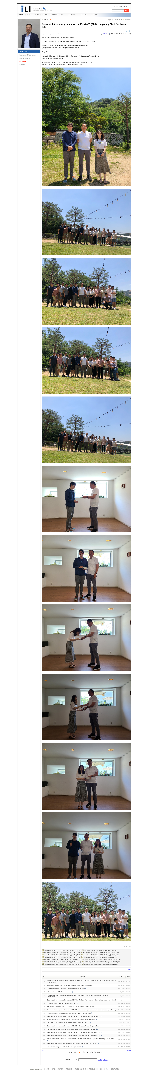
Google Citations (25, 58)
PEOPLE (45, 15)
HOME (21, 15)
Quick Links (24, 52)
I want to (126, 946)
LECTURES (95, 15)
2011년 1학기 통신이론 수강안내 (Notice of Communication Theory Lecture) (70, 1006)
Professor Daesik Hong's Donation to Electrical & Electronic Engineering (69, 985)
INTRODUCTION (33, 15)
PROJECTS (83, 15)
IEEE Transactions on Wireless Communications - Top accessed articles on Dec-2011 (73, 1035)
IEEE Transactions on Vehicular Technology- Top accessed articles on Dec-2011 (72, 1043)
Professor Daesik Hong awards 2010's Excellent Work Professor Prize (69, 1013)
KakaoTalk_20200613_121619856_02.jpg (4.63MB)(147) (101, 952)
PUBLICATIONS (57, 15)
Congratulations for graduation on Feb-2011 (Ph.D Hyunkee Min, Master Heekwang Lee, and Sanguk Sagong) (81, 1010)
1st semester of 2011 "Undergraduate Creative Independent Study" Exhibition (71, 1019)
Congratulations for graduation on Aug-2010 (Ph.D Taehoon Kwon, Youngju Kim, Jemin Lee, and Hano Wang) (81, 1000)
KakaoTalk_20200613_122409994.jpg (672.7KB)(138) (101, 964)
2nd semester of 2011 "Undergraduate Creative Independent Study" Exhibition (71, 1029)
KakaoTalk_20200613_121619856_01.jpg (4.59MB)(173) (62, 952)
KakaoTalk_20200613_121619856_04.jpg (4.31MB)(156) (101, 955)
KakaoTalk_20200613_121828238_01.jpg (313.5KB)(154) (62, 959)
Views (128, 977)
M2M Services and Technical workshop (59, 992)
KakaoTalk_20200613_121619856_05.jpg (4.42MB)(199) (62, 957)
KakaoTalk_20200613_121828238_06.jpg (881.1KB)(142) (62, 950)
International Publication (27, 55)
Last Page (98, 1052)
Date (120, 977)
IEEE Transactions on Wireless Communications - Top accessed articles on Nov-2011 (73, 1032)
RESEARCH (71, 15)
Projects (22, 65)
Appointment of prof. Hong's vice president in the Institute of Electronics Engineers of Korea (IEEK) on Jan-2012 (82, 1039)
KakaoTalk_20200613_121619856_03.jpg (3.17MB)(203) (62, 955)
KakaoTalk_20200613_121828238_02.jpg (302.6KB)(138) (102, 959)
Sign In (117, 20)
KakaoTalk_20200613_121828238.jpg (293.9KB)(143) (100, 957)
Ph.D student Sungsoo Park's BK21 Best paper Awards (64, 1047)
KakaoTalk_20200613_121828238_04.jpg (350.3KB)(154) (102, 962)
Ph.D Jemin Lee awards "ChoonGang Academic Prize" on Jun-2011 (68, 1023)
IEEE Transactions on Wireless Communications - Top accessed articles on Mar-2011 (73, 1016)
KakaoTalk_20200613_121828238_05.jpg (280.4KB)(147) (62, 964)
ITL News (22, 61)
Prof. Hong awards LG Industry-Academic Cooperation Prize (66, 989)
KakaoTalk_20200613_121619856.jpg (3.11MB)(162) (100, 950)
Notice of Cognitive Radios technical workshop (61, 1003)
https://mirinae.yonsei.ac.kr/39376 (51, 34)
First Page (74, 1052)
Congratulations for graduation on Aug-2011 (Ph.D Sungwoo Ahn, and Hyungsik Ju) (73, 1026)
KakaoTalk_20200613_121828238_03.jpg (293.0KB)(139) (62, 962)
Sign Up (110, 20)
